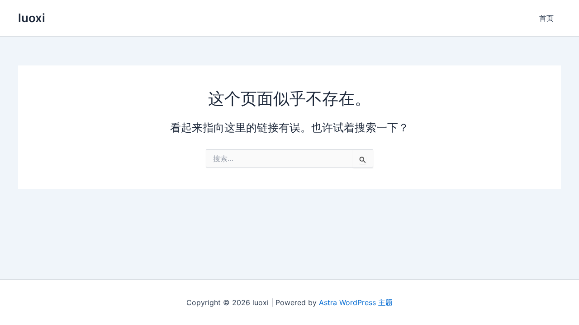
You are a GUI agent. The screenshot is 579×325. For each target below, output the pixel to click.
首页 (546, 18)
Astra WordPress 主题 (356, 302)
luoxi (31, 18)
